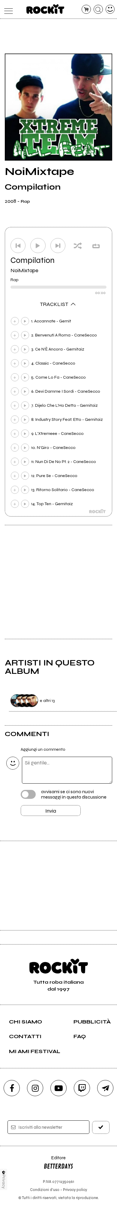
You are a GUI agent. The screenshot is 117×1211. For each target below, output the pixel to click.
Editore (55, 1160)
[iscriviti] (101, 1127)
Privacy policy (75, 1189)
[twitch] (82, 1088)
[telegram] (105, 1088)
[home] (45, 9)
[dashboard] (110, 9)
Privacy (3, 1182)
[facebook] (12, 1088)
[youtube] (58, 1088)
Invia (50, 811)
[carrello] (86, 9)
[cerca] (98, 9)
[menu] (7, 9)
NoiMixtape (24, 270)
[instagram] (35, 1088)
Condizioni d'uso (44, 1189)
